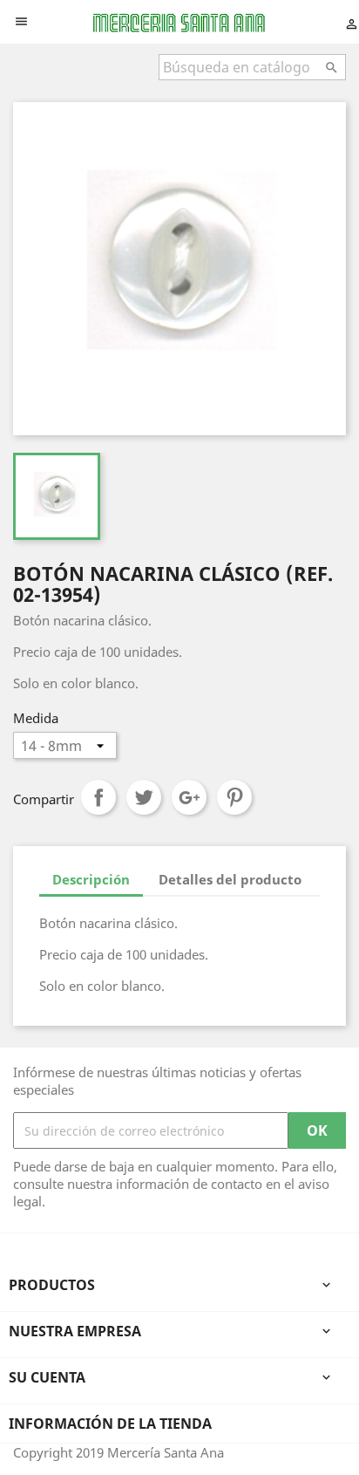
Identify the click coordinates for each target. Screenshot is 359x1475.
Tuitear (143, 797)
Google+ (189, 797)
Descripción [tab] (91, 879)
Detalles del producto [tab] (230, 879)
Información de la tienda (110, 1423)
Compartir (98, 797)
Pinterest (234, 797)
